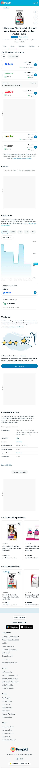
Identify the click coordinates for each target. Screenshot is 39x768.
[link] (12, 540)
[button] (35, 12)
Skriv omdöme (23, 37)
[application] (19, 261)
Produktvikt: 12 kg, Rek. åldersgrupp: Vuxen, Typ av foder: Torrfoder (19, 41)
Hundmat (6, 8)
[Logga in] (36, 3)
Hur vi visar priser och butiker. (22, 158)
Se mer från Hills (6, 465)
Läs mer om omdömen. (16, 327)
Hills (17, 438)
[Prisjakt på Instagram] (21, 759)
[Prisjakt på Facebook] (17, 759)
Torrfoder (19, 453)
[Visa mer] (2, 64)
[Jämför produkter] (35, 23)
